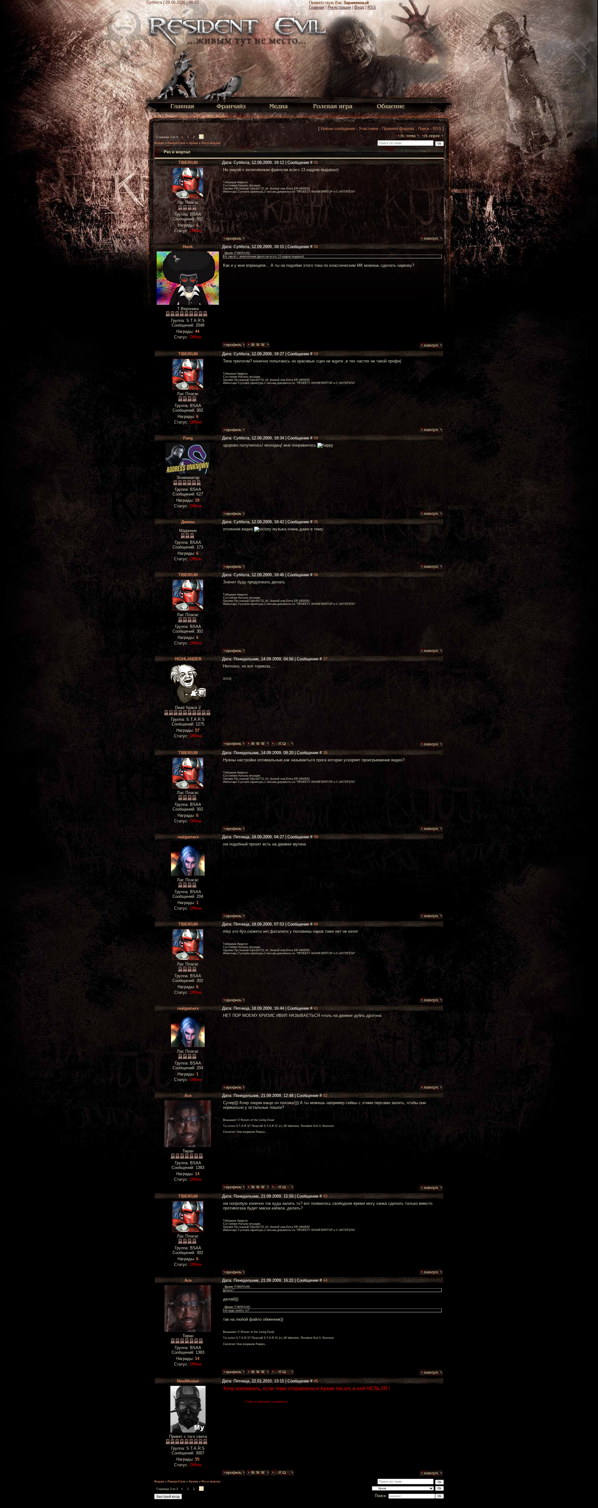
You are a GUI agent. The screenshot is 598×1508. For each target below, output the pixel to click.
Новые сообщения (338, 128)
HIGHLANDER (188, 659)
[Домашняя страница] (257, 345)
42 (325, 1095)
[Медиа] (279, 105)
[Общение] (391, 105)
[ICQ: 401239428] (282, 1187)
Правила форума (398, 128)
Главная (316, 7)
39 (316, 837)
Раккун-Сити (176, 143)
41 (316, 1008)
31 (316, 162)
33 (316, 354)
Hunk (188, 246)
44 (325, 1280)
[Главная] (182, 105)
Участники (368, 128)
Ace (188, 1095)
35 (316, 521)
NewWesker (188, 1381)
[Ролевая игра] (333, 105)
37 (325, 659)
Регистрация (339, 7)
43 (325, 1196)
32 (316, 246)
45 (316, 1381)
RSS (372, 7)
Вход (359, 7)
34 (316, 438)
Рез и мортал (211, 143)
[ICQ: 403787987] (282, 1473)
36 (316, 574)
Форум (159, 143)
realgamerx (188, 837)
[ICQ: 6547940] (282, 744)
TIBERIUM (188, 162)
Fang (188, 438)
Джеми (188, 521)
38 (325, 752)
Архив (193, 143)
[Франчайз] (231, 105)
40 (316, 924)
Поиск (423, 128)
